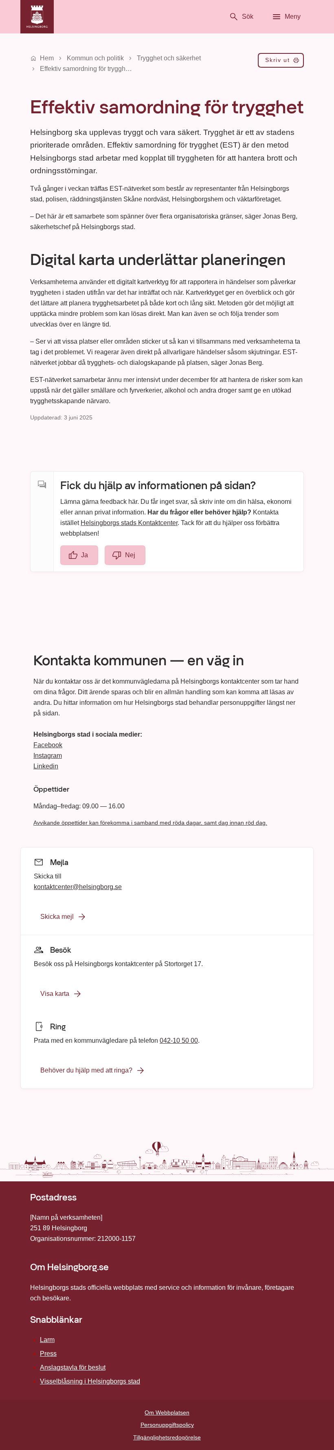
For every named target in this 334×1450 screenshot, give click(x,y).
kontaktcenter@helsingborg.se (78, 886)
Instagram (47, 755)
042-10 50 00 (179, 1040)
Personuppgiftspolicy (167, 1424)
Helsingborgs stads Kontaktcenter (129, 522)
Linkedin (45, 766)
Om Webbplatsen (167, 1412)
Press (48, 1353)
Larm (47, 1339)
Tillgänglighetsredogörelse (167, 1437)
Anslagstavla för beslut (72, 1367)
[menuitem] (281, 62)
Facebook (47, 745)
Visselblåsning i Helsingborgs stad (90, 1381)
